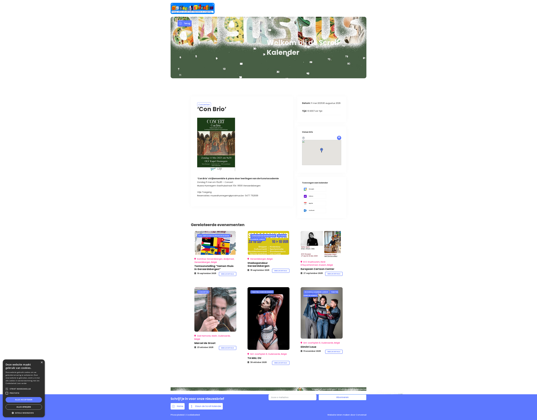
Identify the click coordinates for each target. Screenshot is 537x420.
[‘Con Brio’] (215, 243)
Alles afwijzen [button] (24, 407)
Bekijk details (227, 274)
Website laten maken (338, 414)
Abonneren (342, 397)
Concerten (204, 104)
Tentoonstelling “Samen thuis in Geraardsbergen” (214, 267)
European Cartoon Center (317, 269)
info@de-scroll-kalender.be (352, 389)
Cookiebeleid (193, 414)
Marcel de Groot (204, 343)
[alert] (24, 388)
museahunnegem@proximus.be (227, 195)
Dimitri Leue (308, 347)
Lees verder (22, 383)
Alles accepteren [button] (23, 399)
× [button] (42, 362)
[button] (24, 412)
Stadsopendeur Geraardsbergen (258, 264)
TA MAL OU (254, 358)
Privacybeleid (177, 414)
